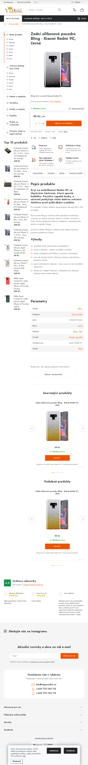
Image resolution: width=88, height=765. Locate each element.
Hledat (59, 10)
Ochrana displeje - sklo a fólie (17, 67)
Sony (10, 59)
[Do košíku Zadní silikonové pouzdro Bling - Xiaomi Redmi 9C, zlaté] (57, 458)
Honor (11, 52)
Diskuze (61, 173)
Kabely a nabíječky (18, 96)
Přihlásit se (69, 656)
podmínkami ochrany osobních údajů (42, 662)
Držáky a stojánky (17, 109)
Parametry (51, 173)
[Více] (82, 18)
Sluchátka (14, 103)
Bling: (66, 132)
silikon (75, 331)
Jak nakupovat (8, 2)
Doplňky (13, 115)
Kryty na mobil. (16, 34)
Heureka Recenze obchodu (44, 738)
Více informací (55, 101)
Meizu (11, 55)
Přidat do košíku (64, 123)
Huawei (11, 46)
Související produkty (76, 173)
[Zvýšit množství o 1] (43, 123)
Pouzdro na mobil (75, 337)
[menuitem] (13, 18)
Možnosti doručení (78, 108)
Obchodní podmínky (24, 2)
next (82, 428)
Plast (80, 331)
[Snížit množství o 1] (36, 123)
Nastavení (17, 761)
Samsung (12, 42)
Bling (80, 348)
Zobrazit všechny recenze (33, 584)
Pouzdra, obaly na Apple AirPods (17, 132)
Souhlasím (70, 750)
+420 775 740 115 (75, 10)
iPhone (11, 39)
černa (80, 326)
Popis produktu (38, 173)
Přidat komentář (53, 374)
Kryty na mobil (77, 314)
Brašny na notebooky (14, 123)
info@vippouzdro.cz (46, 684)
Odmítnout (53, 750)
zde (24, 756)
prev (32, 428)
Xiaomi (11, 49)
